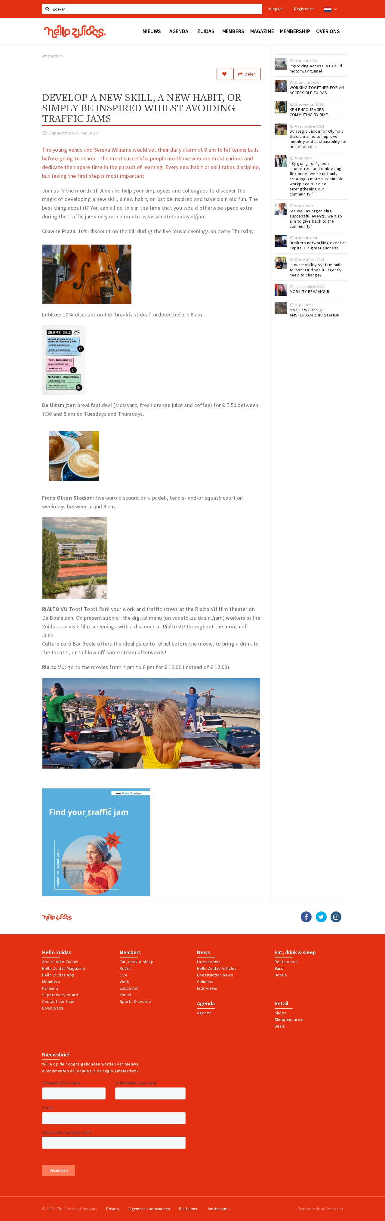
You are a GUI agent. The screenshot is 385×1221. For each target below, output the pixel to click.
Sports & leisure (135, 1001)
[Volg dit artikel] (224, 74)
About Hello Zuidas (60, 961)
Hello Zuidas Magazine (63, 968)
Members (51, 981)
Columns (205, 981)
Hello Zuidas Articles (217, 968)
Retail (125, 968)
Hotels (281, 975)
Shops (281, 1013)
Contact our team (59, 1001)
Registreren (303, 8)
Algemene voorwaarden (149, 1208)
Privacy (112, 1208)
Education (129, 988)
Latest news (208, 961)
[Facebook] (306, 916)
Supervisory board (60, 994)
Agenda (206, 1004)
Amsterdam (218, 1208)
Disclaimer (188, 1208)
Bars (279, 968)
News (203, 952)
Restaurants (286, 961)
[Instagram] (336, 916)
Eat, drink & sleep (295, 952)
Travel (125, 994)
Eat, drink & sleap (137, 961)
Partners (50, 988)
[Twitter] (321, 916)
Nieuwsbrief (56, 1055)
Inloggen (276, 8)
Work (125, 981)
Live (124, 975)
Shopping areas (290, 1019)
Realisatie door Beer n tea (320, 1208)
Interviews (207, 988)
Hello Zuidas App (58, 975)
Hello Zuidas (56, 952)
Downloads (52, 1008)
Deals (280, 1026)
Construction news (215, 975)
